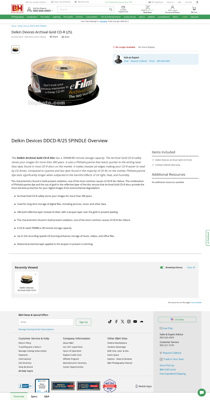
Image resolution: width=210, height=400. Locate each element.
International (25, 359)
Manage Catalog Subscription (33, 351)
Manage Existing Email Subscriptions (36, 329)
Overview (19, 396)
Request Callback (172, 352)
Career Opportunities (73, 367)
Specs (34, 396)
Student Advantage (116, 347)
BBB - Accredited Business (26, 386)
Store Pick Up (167, 365)
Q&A (46, 396)
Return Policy (25, 343)
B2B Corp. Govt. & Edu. (118, 351)
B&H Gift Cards (168, 369)
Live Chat (188, 2)
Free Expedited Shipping (173, 373)
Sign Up (83, 322)
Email (23, 322)
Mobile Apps (145, 386)
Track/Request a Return (30, 347)
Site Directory (25, 363)
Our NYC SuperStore (73, 347)
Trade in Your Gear (173, 359)
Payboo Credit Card (72, 355)
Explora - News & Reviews (119, 359)
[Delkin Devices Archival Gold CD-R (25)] (63, 81)
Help (179, 2)
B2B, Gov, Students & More (35, 2)
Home (13, 26)
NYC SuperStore (157, 2)
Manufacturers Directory (75, 363)
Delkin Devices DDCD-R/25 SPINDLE (32, 26)
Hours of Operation (72, 351)
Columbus (103, 21)
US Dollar (179, 319)
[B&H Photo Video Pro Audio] (18, 8)
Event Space (113, 355)
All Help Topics (26, 371)
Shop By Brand (26, 367)
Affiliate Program (71, 359)
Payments (23, 355)
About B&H (68, 343)
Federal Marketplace (117, 343)
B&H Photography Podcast (119, 363)
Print (67, 37)
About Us (170, 2)
